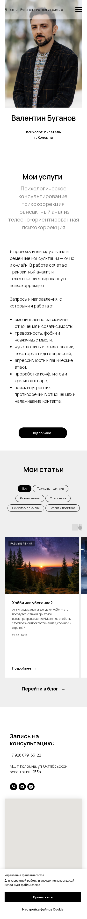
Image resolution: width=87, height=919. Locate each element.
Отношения (58, 498)
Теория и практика (62, 508)
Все (24, 488)
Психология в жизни (26, 508)
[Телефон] (13, 786)
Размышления (30, 498)
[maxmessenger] (22, 786)
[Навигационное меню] (78, 9)
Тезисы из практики (50, 488)
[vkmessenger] (31, 786)
